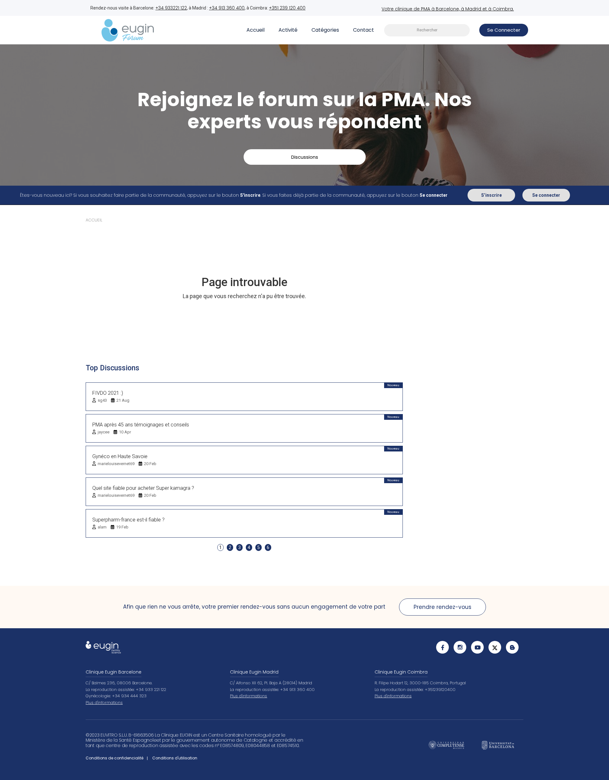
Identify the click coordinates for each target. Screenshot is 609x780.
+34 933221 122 (171, 8)
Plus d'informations (104, 703)
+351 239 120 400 (287, 8)
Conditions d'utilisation (174, 758)
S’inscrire (491, 195)
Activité (288, 30)
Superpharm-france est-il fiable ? (128, 520)
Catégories (325, 30)
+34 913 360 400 (227, 8)
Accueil (255, 30)
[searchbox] (427, 30)
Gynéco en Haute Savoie (119, 456)
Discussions (304, 157)
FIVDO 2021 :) (107, 393)
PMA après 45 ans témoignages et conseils (140, 425)
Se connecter (546, 195)
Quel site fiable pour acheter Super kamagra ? (143, 488)
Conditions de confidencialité (114, 758)
